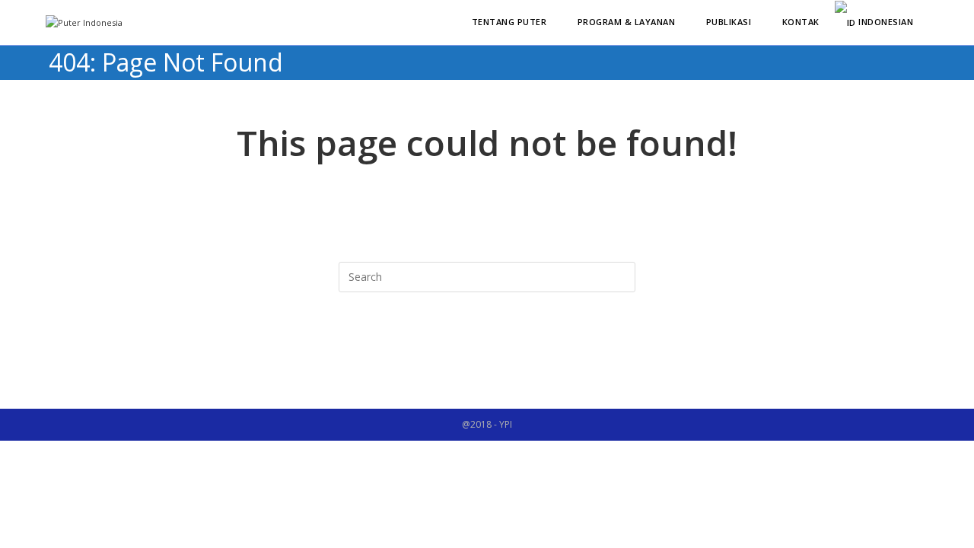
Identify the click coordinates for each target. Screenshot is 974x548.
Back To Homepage (487, 354)
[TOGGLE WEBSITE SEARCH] (932, 22)
